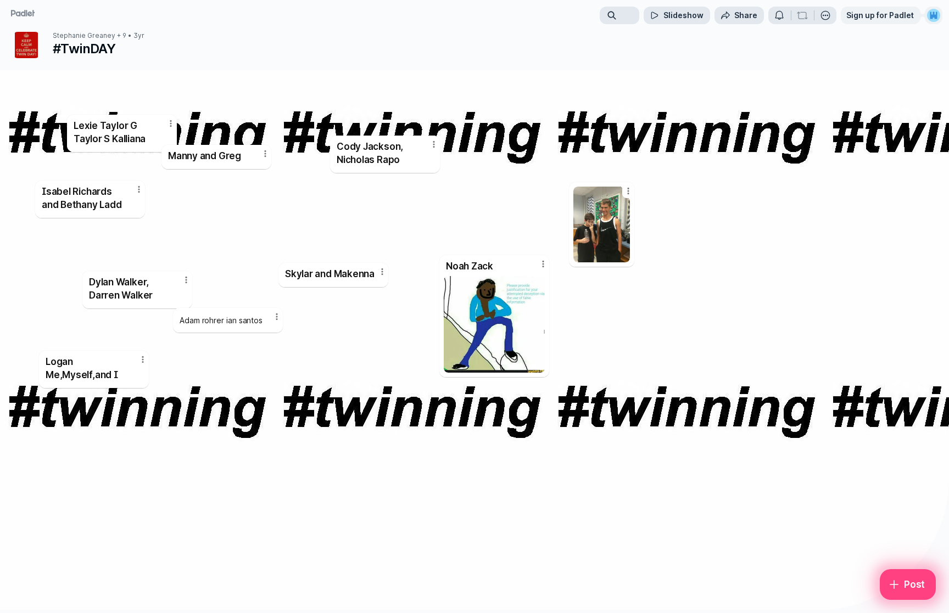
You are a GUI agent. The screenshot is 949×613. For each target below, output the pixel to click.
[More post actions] (277, 317)
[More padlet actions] (825, 15)
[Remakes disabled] (802, 15)
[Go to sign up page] (933, 15)
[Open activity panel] (779, 15)
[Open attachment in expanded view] (601, 224)
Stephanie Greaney (84, 36)
